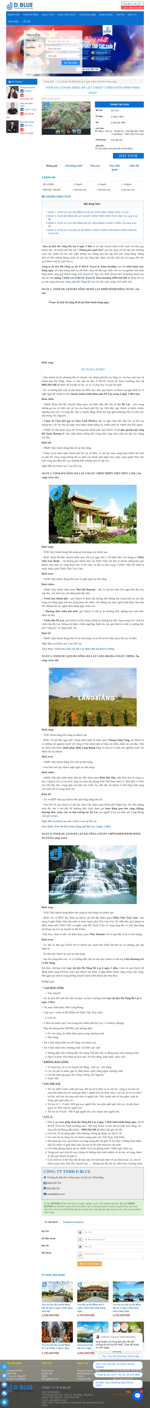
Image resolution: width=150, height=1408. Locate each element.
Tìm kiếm (72, 60)
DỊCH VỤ (132, 15)
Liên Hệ (26, 22)
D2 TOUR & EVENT (93, 367)
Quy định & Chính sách (16, 1376)
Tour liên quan (114, 165)
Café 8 (44, 1374)
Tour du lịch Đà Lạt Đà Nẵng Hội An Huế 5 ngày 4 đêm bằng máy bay (57, 1305)
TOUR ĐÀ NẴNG (31, 15)
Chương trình (73, 163)
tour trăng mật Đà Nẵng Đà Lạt (77, 279)
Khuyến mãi (47, 1371)
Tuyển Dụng (11, 1371)
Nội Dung (46, 1250)
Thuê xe (80, 1374)
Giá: (97, 120)
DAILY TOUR (48, 15)
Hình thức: (100, 143)
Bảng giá (51, 163)
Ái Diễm (28, 88)
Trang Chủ (14, 15)
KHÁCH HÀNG (106, 15)
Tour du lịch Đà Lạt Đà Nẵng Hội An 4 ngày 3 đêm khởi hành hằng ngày (127, 1305)
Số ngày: (99, 114)
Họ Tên (45, 1229)
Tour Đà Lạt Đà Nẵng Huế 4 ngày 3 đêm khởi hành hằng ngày (91, 1305)
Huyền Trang (30, 107)
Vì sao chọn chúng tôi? (16, 1374)
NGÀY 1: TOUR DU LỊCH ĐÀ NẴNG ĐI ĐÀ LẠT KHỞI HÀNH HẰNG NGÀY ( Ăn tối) (88, 210)
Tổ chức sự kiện (84, 1376)
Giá (28, 52)
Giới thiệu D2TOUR (14, 1368)
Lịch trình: (100, 126)
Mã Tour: (99, 108)
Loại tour (30, 45)
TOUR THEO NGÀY (67, 15)
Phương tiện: (101, 137)
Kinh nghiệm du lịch (50, 1376)
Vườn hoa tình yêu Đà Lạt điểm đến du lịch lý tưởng (84, 646)
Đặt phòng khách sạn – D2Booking (92, 1371)
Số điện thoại (48, 1236)
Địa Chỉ (45, 1243)
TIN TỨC (120, 15)
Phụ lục (95, 163)
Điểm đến (31, 38)
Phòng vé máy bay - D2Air (88, 1368)
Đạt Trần (28, 123)
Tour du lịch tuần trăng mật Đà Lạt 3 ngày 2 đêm (82, 824)
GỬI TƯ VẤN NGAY (90, 1261)
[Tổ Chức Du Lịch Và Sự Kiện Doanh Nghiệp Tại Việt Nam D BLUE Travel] (21, 6)
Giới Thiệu (13, 22)
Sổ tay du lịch (47, 1368)
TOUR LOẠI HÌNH (87, 15)
